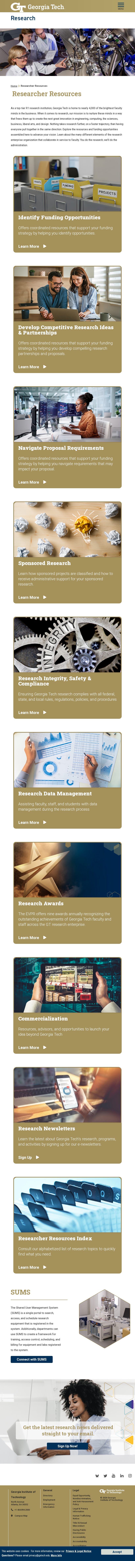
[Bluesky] (97, 1476)
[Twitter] (105, 1476)
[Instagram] (130, 1476)
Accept (117, 1552)
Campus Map (21, 1515)
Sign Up (25, 1157)
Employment (49, 1500)
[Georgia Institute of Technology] (38, 5)
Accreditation (79, 1545)
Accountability (80, 1541)
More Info (56, 1555)
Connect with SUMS (32, 1359)
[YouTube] (113, 1476)
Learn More (28, 246)
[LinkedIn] (122, 1476)
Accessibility (79, 1537)
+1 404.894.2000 (22, 1510)
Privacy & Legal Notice (78, 1551)
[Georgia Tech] (112, 1492)
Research (23, 18)
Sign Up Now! (68, 1446)
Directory (47, 1495)
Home (14, 86)
